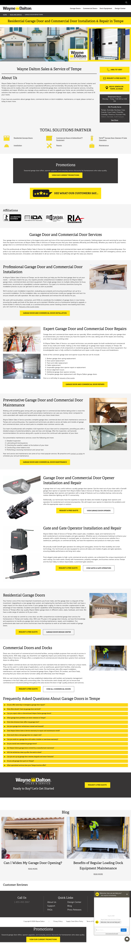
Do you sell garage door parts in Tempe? (20, 761)
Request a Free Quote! (116, 78)
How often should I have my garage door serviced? (24, 709)
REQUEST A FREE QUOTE (97, 785)
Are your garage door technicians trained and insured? (25, 726)
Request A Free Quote (68, 511)
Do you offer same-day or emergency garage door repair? (26, 705)
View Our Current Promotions (65, 175)
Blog (69, 906)
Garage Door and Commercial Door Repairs (85, 384)
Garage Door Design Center (58, 632)
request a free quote (67, 378)
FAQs (49, 909)
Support (51, 906)
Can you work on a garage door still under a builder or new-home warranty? (32, 739)
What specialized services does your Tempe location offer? (26, 765)
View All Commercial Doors (58, 689)
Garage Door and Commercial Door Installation (45, 313)
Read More (35, 869)
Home (5, 15)
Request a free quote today (29, 307)
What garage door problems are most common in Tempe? (26, 718)
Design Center (120, 10)
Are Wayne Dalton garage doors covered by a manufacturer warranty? (30, 748)
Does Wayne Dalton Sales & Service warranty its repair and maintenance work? (33, 731)
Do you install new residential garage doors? (22, 744)
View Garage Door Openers (99, 511)
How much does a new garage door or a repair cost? (24, 735)
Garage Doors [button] (75, 8)
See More (114, 120)
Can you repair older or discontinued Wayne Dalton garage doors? (29, 713)
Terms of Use (91, 921)
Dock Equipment (106, 10)
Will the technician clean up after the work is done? (24, 752)
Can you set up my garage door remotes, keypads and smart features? (30, 757)
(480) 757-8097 (116, 70)
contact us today (76, 454)
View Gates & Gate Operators (98, 568)
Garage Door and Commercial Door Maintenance (45, 462)
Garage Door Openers (113, 138)
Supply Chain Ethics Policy (74, 921)
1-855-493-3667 (21, 902)
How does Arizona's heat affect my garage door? (23, 722)
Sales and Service (16, 15)
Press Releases (74, 909)
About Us (51, 902)
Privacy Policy (58, 921)
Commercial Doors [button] (90, 8)
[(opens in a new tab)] (17, 8)
